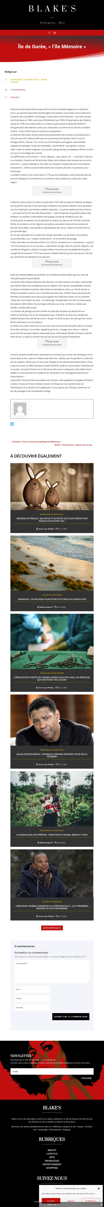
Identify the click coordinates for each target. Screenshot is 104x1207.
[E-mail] (12, 424)
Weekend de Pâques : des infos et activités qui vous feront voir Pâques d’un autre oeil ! (52, 519)
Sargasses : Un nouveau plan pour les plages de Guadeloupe (52, 599)
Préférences (90, 1201)
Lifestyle (52, 1153)
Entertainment (52, 1164)
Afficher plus (50, 928)
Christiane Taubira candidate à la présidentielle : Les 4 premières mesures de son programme (52, 907)
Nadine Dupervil (46, 607)
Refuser (70, 1201)
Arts (52, 1157)
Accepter (51, 1201)
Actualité (46, 595)
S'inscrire (86, 1078)
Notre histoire (57, 673)
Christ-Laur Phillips (46, 529)
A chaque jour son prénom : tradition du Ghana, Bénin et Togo (52, 834)
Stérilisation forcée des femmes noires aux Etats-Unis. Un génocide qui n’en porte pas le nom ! (52, 678)
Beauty (52, 1150)
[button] (99, 1188)
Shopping (52, 1167)
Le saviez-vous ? (31, 79)
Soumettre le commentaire (71, 1016)
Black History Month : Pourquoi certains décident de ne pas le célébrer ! (52, 755)
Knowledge (16, 79)
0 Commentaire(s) (18, 89)
